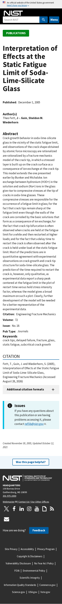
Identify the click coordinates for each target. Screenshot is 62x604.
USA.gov (32, 592)
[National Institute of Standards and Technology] (27, 477)
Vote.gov (45, 592)
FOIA (16, 570)
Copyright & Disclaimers (29, 556)
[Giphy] (44, 509)
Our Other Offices (40, 501)
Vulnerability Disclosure (18, 563)
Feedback (39, 530)
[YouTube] (37, 509)
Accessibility (27, 549)
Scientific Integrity (30, 577)
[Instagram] (29, 509)
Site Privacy (11, 549)
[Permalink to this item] (18, 114)
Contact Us (23, 501)
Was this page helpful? (31, 462)
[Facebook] (14, 509)
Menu (54, 20)
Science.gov (18, 592)
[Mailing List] (6, 519)
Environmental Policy (34, 570)
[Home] (13, 13)
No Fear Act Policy (44, 563)
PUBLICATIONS (16, 33)
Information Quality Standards (20, 585)
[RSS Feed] (52, 509)
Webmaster (9, 501)
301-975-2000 (9, 495)
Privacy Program (46, 549)
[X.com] (6, 509)
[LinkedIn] (21, 509)
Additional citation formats (25, 389)
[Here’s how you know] (31, 4)
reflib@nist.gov (34, 424)
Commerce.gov (47, 585)
